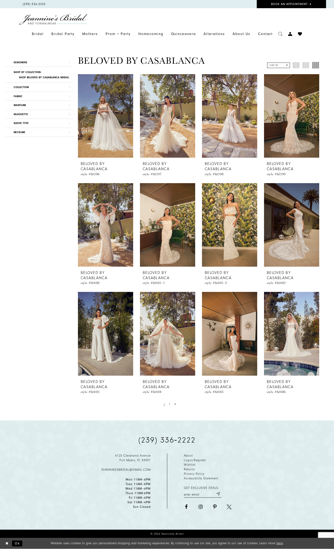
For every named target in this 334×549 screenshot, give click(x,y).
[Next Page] (175, 404)
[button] (39, 62)
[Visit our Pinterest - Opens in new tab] (214, 506)
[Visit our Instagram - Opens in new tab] (200, 506)
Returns (189, 469)
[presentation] (105, 116)
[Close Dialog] (7, 543)
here (280, 543)
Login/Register (195, 460)
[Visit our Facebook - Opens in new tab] (186, 506)
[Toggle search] (280, 34)
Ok (17, 543)
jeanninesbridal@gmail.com (126, 470)
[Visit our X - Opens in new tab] (229, 506)
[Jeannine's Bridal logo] (53, 19)
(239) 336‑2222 (167, 440)
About (188, 456)
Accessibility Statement (201, 478)
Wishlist (189, 465)
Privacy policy (194, 474)
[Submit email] (218, 493)
